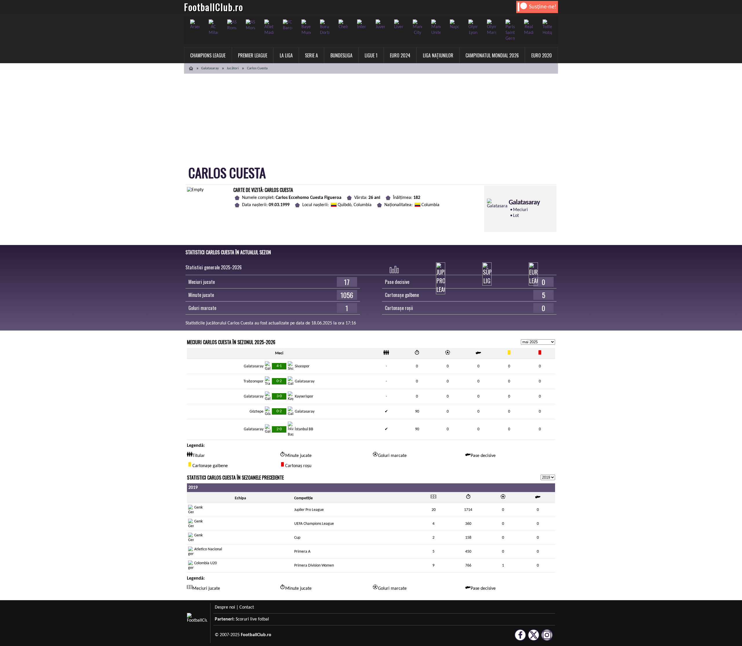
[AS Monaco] (250, 25)
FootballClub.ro (213, 7)
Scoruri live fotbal (252, 619)
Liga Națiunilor (438, 55)
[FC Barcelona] (287, 25)
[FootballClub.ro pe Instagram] (547, 638)
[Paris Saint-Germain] (510, 30)
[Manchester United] (436, 27)
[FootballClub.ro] (191, 68)
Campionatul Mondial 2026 (492, 55)
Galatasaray (210, 68)
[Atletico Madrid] (269, 27)
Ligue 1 (371, 55)
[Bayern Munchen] (306, 27)
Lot (516, 215)
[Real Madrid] (528, 27)
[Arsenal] (195, 24)
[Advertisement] (371, 117)
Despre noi (225, 607)
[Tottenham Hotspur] (547, 27)
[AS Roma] (232, 25)
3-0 (279, 396)
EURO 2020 (541, 55)
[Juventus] (380, 24)
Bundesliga (341, 55)
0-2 (279, 381)
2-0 (279, 429)
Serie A (311, 55)
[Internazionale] (361, 24)
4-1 (279, 366)
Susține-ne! (542, 7)
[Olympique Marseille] (491, 27)
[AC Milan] (213, 27)
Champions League (207, 55)
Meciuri (520, 210)
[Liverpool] (399, 24)
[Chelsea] (343, 24)
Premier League (252, 55)
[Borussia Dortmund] (324, 27)
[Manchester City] (417, 27)
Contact (246, 607)
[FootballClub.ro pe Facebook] (520, 638)
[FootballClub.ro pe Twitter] (533, 638)
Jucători (233, 68)
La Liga (286, 55)
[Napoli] (454, 24)
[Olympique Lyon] (473, 27)
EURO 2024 (400, 55)
